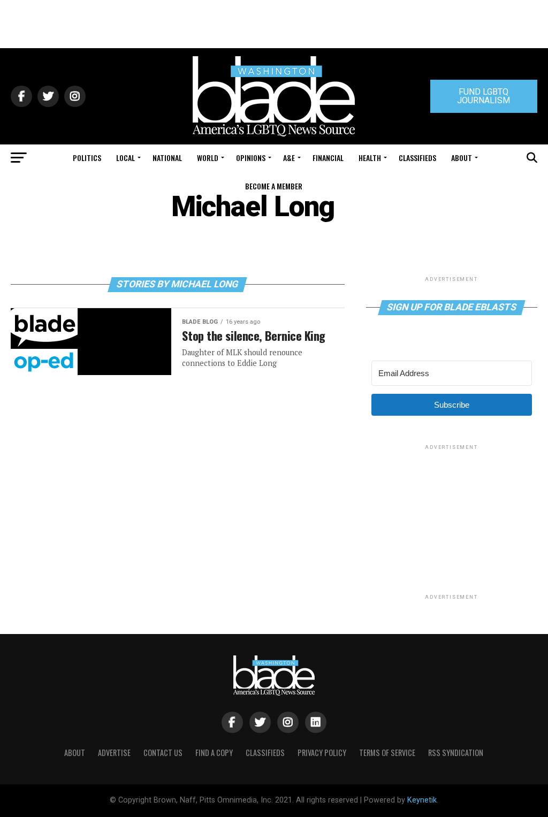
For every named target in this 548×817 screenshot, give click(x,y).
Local (125, 157)
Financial (328, 157)
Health (370, 157)
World (207, 157)
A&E (289, 157)
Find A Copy (214, 752)
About (461, 157)
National (167, 157)
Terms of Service (387, 752)
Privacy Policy (322, 752)
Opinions (250, 157)
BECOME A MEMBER (273, 186)
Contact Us (162, 752)
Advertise (114, 752)
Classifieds (417, 157)
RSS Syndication (455, 752)
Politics (87, 157)
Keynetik (422, 800)
